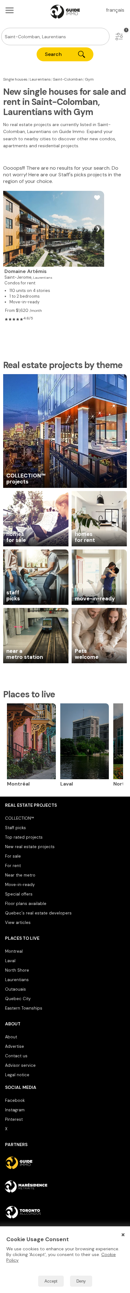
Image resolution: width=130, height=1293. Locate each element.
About (11, 1037)
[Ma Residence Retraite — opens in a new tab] (65, 1187)
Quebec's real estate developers (38, 913)
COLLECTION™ (19, 818)
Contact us (16, 1056)
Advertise (14, 1046)
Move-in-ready (20, 884)
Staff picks (15, 827)
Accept (50, 1281)
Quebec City (18, 998)
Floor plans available (25, 903)
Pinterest (14, 1119)
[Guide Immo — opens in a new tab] (65, 1163)
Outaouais (15, 989)
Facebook (15, 1100)
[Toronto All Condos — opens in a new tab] (65, 1212)
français (115, 10)
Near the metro (20, 875)
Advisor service (20, 1065)
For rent (13, 865)
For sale (13, 856)
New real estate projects (30, 846)
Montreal (14, 951)
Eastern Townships (23, 1008)
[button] (119, 36)
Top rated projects (24, 837)
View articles (18, 922)
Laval (10, 960)
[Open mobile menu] (9, 10)
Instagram (15, 1110)
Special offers (18, 894)
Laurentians (17, 979)
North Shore (17, 970)
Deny (81, 1281)
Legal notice (17, 1075)
